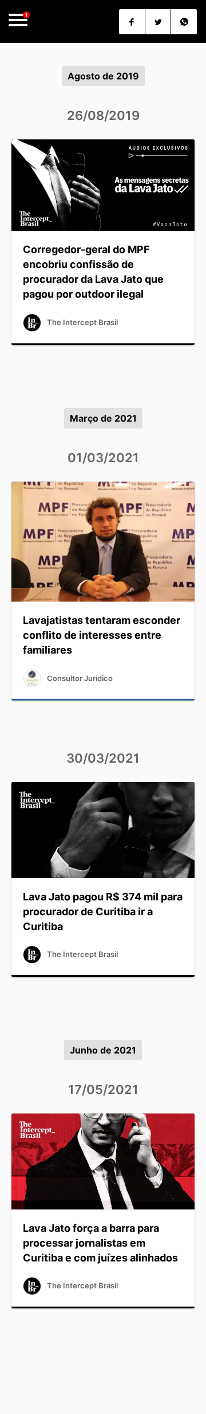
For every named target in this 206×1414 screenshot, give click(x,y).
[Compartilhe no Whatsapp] (184, 22)
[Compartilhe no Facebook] (131, 22)
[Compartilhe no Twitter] (158, 22)
